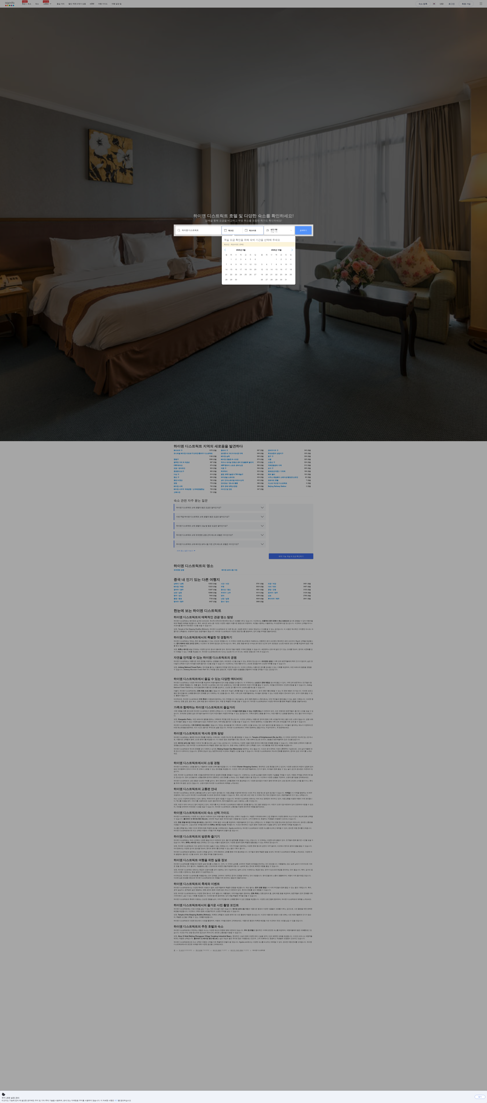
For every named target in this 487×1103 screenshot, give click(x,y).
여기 (116, 1100)
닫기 (480, 1097)
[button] (225, 250)
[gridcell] (231, 259)
